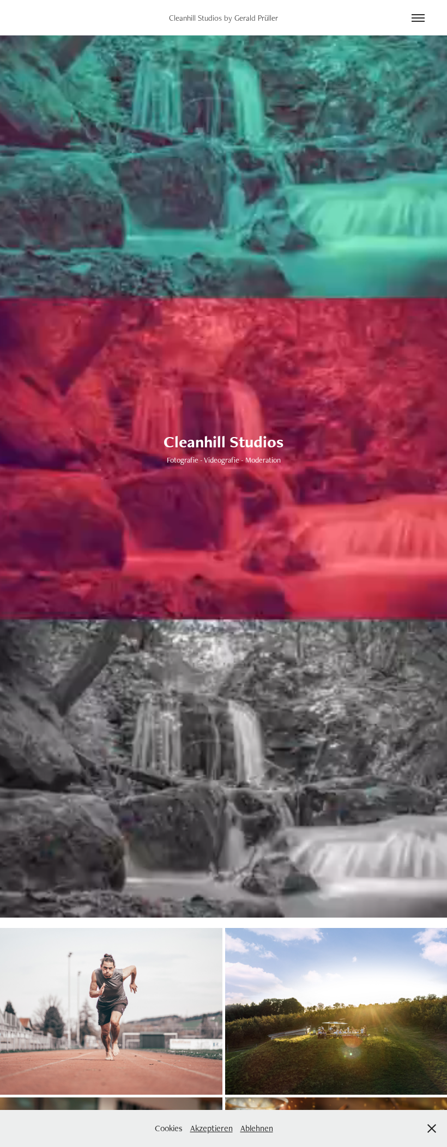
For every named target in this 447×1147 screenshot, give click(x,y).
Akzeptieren (211, 1128)
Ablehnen (256, 1128)
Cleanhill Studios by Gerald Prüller (223, 18)
